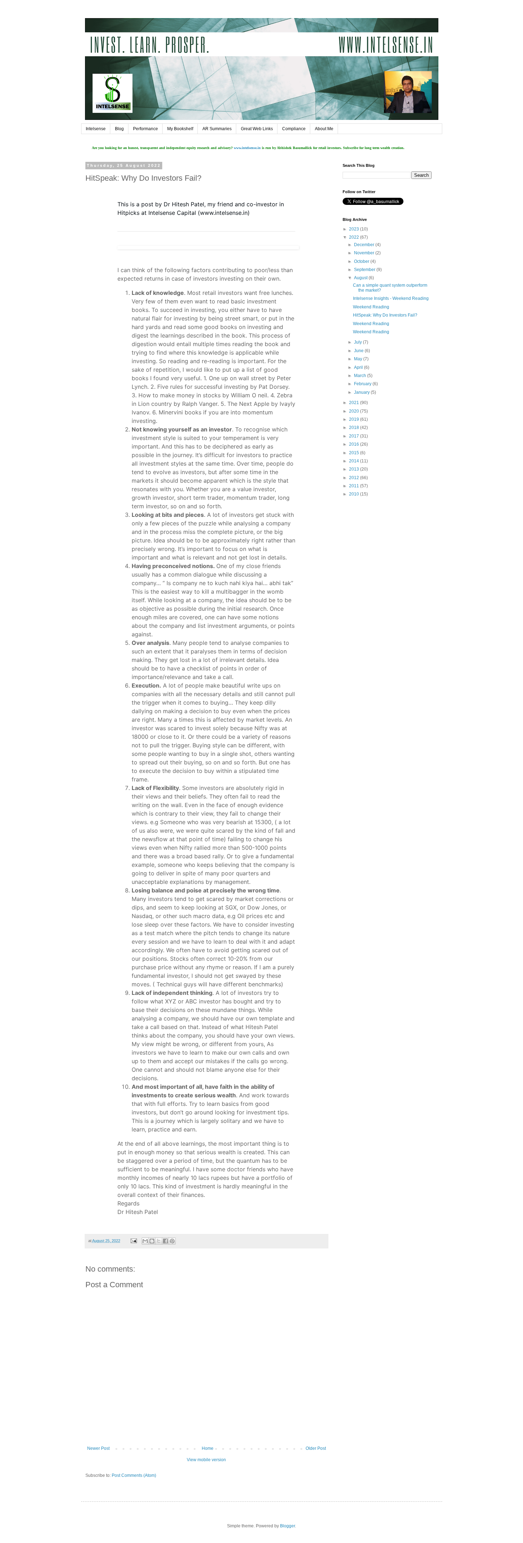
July (358, 342)
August (361, 277)
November (364, 252)
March (360, 375)
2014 (354, 460)
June (359, 350)
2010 (354, 494)
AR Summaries (217, 128)
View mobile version (206, 1459)
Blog (119, 128)
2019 (354, 419)
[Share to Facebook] (165, 1241)
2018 (354, 427)
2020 (354, 411)
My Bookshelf (180, 128)
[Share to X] (158, 1241)
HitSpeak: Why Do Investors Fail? (385, 315)
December (364, 244)
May (358, 358)
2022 (354, 237)
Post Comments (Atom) (134, 1475)
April (359, 367)
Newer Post (98, 1448)
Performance (145, 128)
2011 (354, 485)
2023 (354, 229)
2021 (354, 402)
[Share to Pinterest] (172, 1241)
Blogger (287, 1525)
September (365, 269)
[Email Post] (133, 1241)
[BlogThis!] (151, 1241)
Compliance (294, 128)
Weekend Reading (371, 306)
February (363, 383)
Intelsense (96, 128)
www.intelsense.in (247, 148)
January (362, 392)
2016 (354, 444)
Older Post (316, 1448)
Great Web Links (257, 128)
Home (207, 1448)
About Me (324, 128)
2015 (354, 452)
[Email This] (145, 1241)
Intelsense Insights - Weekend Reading (391, 298)
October (362, 261)
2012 (354, 477)
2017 (354, 436)
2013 (354, 469)
